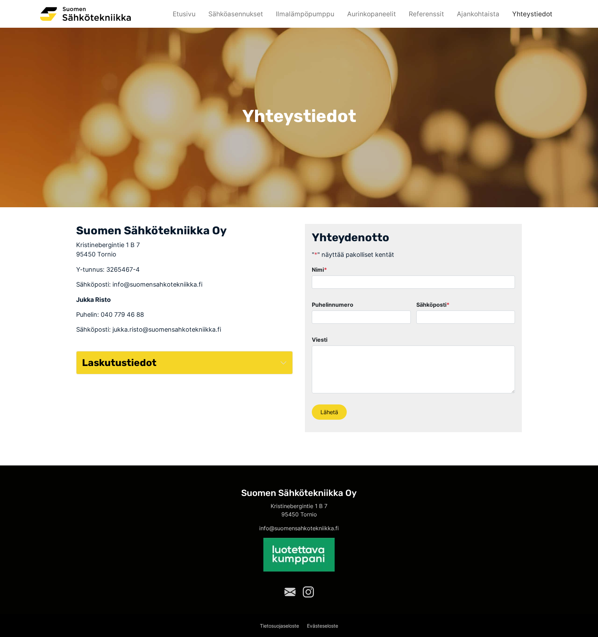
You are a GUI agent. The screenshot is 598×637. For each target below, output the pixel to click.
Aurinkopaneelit (371, 14)
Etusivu (184, 14)
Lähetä (329, 412)
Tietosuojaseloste (279, 626)
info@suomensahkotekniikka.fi (299, 528)
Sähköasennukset (235, 14)
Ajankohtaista (478, 14)
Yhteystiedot (532, 14)
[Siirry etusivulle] (85, 13)
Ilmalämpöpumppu (305, 14)
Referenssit (426, 14)
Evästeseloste (322, 626)
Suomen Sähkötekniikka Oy (299, 493)
